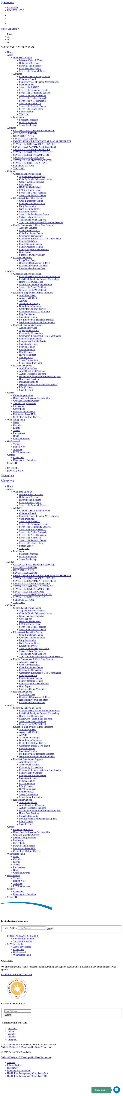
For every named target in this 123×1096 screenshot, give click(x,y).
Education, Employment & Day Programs (33, 292)
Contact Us (18, 457)
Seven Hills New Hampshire (32, 101)
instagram (12, 1039)
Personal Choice (27, 346)
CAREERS (12, 7)
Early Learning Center (29, 209)
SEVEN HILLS (15, 944)
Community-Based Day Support (34, 311)
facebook (12, 1028)
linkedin (12, 1036)
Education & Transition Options (28, 198)
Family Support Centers (30, 244)
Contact (11, 455)
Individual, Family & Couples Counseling (39, 279)
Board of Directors (28, 122)
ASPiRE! (23, 300)
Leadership (18, 117)
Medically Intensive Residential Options (38, 384)
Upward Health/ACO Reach (32, 290)
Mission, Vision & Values (31, 60)
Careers (10, 392)
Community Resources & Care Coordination (40, 238)
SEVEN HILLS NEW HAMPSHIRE (31, 155)
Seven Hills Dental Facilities (32, 192)
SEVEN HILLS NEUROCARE (28, 157)
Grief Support (25, 184)
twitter (11, 1031)
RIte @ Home (26, 352)
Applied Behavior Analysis (32, 176)
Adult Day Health (27, 295)
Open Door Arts (26, 84)
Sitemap (11, 1062)
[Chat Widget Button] (116, 1089)
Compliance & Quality (30, 68)
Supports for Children (23, 938)
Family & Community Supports (28, 325)
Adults (10, 271)
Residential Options (22, 257)
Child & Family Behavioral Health (35, 179)
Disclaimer (12, 1068)
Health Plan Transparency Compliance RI (27, 1076)
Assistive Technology (29, 303)
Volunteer (17, 444)
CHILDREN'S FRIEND (25, 133)
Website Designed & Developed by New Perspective (26, 1047)
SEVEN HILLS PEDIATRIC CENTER (32, 160)
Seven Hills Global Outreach (32, 98)
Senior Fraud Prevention (30, 363)
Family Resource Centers (31, 246)
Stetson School (26, 111)
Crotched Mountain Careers (26, 400)
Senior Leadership (27, 125)
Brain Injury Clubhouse (30, 306)
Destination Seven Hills (24, 414)
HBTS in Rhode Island (30, 187)
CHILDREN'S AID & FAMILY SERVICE (34, 130)
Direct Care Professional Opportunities (31, 398)
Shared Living (26, 390)
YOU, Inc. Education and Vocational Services (41, 222)
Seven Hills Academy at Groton (34, 214)
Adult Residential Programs (32, 371)
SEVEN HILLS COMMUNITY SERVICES (34, 146)
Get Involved (13, 441)
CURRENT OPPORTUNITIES (16, 974)
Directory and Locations (24, 460)
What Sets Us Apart (22, 57)
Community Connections (31, 236)
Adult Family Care (28, 328)
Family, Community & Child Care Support (33, 225)
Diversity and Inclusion (30, 65)
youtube (12, 1034)
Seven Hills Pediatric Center (32, 106)
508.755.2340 (7, 481)
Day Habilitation (27, 314)
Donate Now (19, 446)
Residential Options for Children (34, 263)
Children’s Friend (27, 79)
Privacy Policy (14, 1065)
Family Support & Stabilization (34, 249)
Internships (18, 406)
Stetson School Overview (31, 217)
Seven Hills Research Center (32, 71)
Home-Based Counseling (31, 282)
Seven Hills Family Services (32, 95)
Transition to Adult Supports (32, 219)
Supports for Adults (22, 941)
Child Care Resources (29, 230)
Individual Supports (28, 382)
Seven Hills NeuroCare (30, 103)
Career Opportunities (23, 395)
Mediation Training (28, 317)
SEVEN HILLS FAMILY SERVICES (31, 149)
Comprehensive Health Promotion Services (39, 276)
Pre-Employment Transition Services (36, 319)
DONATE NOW (15, 10)
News (16, 422)
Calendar (17, 425)
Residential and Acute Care (32, 268)
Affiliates (17, 74)
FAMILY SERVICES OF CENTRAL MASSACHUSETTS (42, 141)
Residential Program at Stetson (33, 265)
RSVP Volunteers (27, 355)
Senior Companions (28, 360)
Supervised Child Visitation (32, 255)
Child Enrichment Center (31, 201)
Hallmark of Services (29, 63)
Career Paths (19, 409)
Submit (50, 929)
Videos (16, 430)
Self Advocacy (26, 357)
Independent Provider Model (32, 341)
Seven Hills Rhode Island (31, 109)
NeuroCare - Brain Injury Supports (35, 284)
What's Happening (16, 419)
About (10, 55)
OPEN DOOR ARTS (23, 136)
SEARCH (12, 463)
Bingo (16, 436)
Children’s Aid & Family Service (34, 76)
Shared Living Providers (24, 403)
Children (11, 171)
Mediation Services (28, 344)
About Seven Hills (22, 946)
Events (16, 427)
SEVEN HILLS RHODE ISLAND (30, 163)
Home (10, 52)
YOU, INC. (19, 168)
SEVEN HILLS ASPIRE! (25, 138)
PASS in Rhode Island (29, 190)
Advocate (17, 449)
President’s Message (28, 119)
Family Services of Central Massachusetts (38, 82)
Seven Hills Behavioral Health (33, 90)
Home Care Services (29, 379)
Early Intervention (27, 206)
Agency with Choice (29, 298)
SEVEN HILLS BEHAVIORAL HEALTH (34, 144)
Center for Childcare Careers (32, 309)
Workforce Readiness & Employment (37, 322)
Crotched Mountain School (32, 203)
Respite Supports (27, 349)
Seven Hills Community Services (35, 92)
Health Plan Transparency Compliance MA (27, 1073)
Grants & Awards (21, 438)
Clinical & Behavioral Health (27, 173)
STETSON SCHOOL (23, 165)
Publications (19, 433)
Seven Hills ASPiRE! (29, 87)
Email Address (10, 928)
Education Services (28, 211)
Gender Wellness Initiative (31, 182)
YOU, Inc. (24, 114)
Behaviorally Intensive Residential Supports (40, 376)
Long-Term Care (27, 260)
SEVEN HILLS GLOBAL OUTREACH (33, 152)
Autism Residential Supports (32, 373)
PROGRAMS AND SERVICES (23, 936)
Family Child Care (28, 241)
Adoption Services (28, 228)
